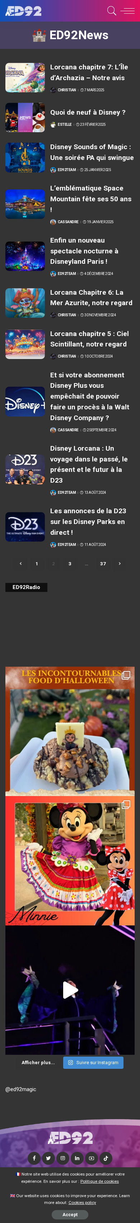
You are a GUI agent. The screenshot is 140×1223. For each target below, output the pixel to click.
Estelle (65, 125)
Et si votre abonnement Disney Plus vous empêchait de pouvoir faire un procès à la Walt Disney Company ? (89, 396)
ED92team (67, 170)
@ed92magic (20, 1089)
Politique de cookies (99, 1181)
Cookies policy (82, 1202)
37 (103, 563)
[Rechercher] (111, 11)
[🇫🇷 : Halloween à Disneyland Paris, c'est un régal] (70, 731)
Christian (67, 90)
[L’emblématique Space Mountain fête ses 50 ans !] (25, 204)
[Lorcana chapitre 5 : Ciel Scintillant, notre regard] (25, 344)
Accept (70, 1214)
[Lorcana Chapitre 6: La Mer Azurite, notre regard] (25, 303)
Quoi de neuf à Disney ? (88, 112)
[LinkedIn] (77, 1158)
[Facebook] (34, 1158)
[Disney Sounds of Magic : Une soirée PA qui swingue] (25, 158)
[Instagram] (62, 1158)
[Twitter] (48, 1158)
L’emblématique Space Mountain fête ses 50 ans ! (90, 198)
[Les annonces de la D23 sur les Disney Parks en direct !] (25, 527)
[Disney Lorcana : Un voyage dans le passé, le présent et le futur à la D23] (25, 469)
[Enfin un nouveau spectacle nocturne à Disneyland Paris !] (25, 256)
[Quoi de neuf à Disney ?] (25, 118)
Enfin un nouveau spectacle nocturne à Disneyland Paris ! (84, 251)
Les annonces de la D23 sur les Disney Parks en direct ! (88, 521)
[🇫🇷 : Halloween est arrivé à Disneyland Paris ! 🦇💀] (70, 860)
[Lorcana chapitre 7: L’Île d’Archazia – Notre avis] (25, 78)
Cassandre (68, 222)
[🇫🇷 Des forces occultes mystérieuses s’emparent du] (70, 990)
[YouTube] (91, 1158)
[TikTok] (105, 1158)
